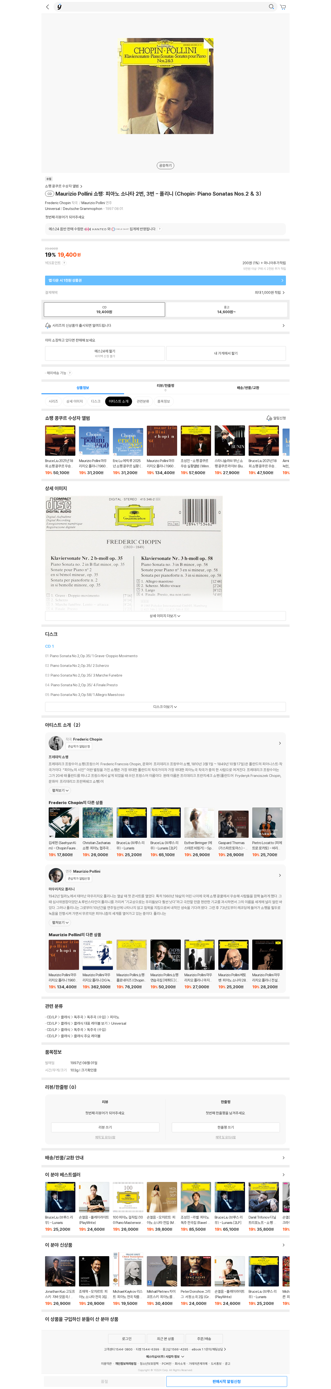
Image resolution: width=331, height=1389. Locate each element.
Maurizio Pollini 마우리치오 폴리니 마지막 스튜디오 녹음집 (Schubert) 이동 (199, 964)
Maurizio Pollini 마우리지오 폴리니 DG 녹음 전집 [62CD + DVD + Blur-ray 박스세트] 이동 (98, 964)
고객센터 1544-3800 (118, 1349)
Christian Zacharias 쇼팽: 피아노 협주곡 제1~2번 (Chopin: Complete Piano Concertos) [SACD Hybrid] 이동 (98, 832)
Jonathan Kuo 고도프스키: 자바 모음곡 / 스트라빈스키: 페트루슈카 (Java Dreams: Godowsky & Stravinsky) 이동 (60, 1281)
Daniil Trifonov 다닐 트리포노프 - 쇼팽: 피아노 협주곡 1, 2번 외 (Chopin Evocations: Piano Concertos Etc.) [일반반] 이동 (264, 1207)
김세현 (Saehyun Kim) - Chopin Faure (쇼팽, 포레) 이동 (64, 832)
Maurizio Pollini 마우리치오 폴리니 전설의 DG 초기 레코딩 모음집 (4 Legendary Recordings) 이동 (267, 964)
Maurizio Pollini (93, 202)
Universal (52, 208)
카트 (283, 7)
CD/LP (52, 1017)
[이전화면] (47, 7)
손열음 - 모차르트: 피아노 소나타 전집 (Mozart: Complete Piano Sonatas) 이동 (162, 1207)
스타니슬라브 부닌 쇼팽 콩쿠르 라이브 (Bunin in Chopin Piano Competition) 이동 (230, 450)
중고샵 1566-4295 (175, 1349)
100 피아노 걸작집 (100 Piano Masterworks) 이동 (128, 1207)
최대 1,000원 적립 (268, 292)
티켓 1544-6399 (147, 1349)
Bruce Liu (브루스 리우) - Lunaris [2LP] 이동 (165, 832)
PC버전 (166, 1363)
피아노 (114, 1017)
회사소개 (180, 1363)
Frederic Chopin (58, 202)
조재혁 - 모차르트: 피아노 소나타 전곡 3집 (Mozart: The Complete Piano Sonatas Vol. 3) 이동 (94, 1281)
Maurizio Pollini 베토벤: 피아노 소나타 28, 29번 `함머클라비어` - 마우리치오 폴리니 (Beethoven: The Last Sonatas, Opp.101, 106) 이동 (233, 964)
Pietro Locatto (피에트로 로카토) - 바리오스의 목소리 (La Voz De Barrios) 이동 (267, 832)
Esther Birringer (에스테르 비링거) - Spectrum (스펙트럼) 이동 (199, 832)
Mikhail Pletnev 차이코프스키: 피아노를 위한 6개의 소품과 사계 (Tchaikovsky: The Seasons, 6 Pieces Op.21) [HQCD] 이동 (162, 1281)
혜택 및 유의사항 (105, 1137)
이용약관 (106, 1363)
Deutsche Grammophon (82, 208)
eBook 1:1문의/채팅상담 (207, 1349)
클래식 (65, 1017)
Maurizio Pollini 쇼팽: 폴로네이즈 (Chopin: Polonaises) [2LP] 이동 (132, 964)
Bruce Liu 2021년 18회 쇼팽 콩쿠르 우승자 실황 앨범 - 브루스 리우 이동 (60, 450)
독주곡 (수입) (96, 1017)
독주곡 (78, 1017)
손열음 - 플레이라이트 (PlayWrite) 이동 (94, 1207)
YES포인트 (53, 263)
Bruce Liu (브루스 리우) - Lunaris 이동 (132, 832)
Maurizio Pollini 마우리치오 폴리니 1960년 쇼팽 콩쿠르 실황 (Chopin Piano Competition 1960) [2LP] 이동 (162, 450)
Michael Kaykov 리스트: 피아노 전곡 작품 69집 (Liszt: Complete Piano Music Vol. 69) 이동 (128, 1279)
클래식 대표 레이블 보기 (91, 1023)
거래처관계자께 (198, 1363)
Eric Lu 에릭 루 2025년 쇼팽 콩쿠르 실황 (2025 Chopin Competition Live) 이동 (128, 451)
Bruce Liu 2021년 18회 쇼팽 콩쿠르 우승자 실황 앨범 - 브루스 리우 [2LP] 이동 (264, 450)
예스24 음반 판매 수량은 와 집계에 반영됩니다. (102, 229)
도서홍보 (216, 1363)
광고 (227, 1363)
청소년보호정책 (149, 1363)
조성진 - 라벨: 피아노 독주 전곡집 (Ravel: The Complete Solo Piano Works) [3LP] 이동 (196, 1207)
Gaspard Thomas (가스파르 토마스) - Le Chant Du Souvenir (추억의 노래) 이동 (233, 834)
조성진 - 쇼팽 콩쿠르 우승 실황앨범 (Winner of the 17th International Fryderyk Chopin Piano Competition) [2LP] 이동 (196, 450)
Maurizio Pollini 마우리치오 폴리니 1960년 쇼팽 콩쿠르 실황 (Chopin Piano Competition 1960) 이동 (94, 450)
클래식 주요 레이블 (87, 1036)
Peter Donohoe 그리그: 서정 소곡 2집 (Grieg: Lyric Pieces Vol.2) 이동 (196, 1281)
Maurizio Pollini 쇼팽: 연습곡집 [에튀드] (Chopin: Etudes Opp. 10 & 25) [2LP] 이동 (165, 964)
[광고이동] (271, 7)
